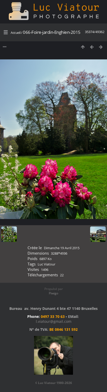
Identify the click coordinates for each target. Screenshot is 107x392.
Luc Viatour (46, 264)
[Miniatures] (82, 47)
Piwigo (53, 293)
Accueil (16, 32)
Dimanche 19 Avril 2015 (61, 248)
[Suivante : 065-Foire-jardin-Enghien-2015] (100, 47)
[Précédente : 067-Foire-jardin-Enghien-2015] (91, 47)
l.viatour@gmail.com (53, 321)
